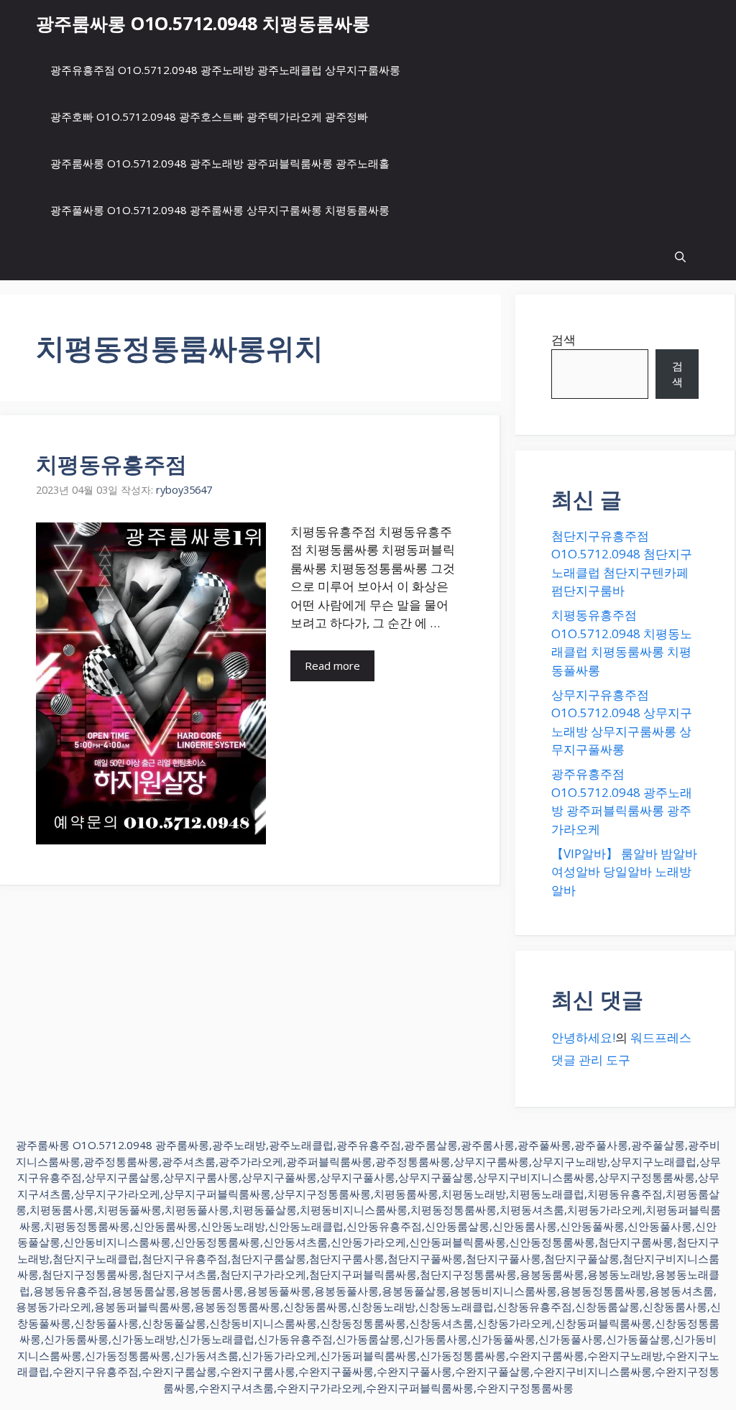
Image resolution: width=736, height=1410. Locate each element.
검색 (563, 339)
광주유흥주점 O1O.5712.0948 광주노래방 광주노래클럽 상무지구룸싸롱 (225, 70)
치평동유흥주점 (111, 464)
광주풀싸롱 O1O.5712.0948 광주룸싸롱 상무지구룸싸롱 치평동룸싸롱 (220, 210)
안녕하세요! (583, 1037)
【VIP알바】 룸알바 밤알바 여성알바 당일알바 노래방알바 (624, 871)
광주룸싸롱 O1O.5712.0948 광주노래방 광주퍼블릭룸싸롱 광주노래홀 (220, 163)
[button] (680, 257)
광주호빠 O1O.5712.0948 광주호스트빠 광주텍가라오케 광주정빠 (209, 116)
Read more (332, 665)
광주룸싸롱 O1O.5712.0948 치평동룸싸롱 (203, 23)
